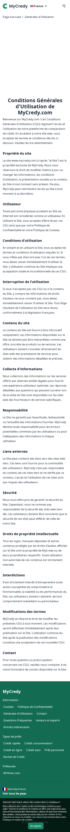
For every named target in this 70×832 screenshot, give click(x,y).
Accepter (35, 826)
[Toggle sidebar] (63, 6)
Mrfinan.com (11, 773)
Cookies (8, 707)
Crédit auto (33, 750)
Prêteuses (9, 766)
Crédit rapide (11, 743)
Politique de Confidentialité (35, 707)
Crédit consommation (38, 743)
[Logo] (16, 6)
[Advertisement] (35, 59)
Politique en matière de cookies (17, 819)
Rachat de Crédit (14, 757)
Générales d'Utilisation (39, 17)
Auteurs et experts (48, 720)
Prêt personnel (54, 750)
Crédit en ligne (12, 750)
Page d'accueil (12, 17)
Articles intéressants (16, 727)
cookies (24, 806)
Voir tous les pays (14, 793)
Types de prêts (12, 736)
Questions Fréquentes (17, 720)
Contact (42, 713)
